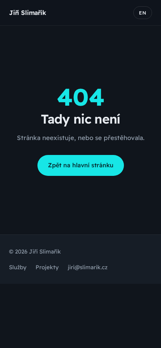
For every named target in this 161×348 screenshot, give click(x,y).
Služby (18, 267)
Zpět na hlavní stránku (80, 165)
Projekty (47, 267)
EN (142, 13)
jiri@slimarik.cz (87, 267)
